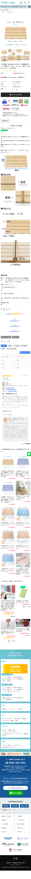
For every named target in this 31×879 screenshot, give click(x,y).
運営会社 (8, 862)
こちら (12, 114)
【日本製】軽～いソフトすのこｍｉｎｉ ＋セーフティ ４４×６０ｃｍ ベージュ (8, 547)
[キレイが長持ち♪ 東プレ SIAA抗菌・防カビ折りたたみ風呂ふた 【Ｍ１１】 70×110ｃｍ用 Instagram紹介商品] (23, 560)
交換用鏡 (24, 718)
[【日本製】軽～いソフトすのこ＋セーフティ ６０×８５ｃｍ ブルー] (23, 514)
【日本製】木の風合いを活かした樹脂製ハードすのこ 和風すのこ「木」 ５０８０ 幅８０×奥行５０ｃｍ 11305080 (8, 473)
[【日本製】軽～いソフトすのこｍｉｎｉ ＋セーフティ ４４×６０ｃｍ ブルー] (8, 560)
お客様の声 (4, 827)
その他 (4, 735)
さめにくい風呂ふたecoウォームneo (11, 691)
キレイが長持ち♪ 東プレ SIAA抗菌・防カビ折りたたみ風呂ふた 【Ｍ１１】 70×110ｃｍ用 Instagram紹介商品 (23, 571)
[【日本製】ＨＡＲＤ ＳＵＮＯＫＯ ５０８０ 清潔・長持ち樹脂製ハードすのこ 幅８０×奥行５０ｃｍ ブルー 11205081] (8, 488)
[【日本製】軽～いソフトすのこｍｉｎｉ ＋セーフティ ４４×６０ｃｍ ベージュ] (8, 537)
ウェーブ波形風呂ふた (19, 679)
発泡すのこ (5, 709)
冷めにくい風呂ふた (7, 680)
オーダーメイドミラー (7, 718)
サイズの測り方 (20, 820)
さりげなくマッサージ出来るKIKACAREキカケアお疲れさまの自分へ (23, 630)
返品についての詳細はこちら (8, 128)
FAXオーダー (5, 831)
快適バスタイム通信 (6, 816)
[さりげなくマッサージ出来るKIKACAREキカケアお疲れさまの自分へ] (23, 623)
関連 (16, 720)
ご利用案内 (19, 816)
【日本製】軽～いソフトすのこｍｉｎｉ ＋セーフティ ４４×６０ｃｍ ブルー (8, 570)
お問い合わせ (20, 827)
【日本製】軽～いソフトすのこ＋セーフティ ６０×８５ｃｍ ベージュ (8, 524)
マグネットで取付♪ (7, 745)
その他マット (20, 709)
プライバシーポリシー (15, 864)
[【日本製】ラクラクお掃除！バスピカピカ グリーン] (23, 592)
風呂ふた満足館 (4, 10)
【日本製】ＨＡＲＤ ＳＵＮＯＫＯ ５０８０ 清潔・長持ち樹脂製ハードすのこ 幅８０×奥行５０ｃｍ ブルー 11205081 (8, 499)
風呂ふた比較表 (20, 824)
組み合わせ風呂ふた (18, 677)
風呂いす (4, 730)
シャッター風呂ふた (7, 677)
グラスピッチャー (18, 745)
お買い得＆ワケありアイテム (9, 747)
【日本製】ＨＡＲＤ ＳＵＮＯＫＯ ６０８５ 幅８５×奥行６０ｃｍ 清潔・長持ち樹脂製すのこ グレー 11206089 (15, 406)
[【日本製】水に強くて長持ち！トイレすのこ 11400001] (23, 488)
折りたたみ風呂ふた (7, 679)
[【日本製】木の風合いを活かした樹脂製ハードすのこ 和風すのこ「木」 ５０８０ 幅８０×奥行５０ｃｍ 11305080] (8, 462)
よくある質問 (5, 824)
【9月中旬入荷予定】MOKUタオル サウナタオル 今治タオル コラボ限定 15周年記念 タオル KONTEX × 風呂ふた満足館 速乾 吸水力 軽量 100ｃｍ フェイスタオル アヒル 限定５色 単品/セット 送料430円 (8, 605)
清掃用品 (26, 733)
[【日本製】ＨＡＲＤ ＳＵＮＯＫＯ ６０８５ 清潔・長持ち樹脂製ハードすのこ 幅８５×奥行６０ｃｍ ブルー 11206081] (23, 462)
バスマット (19, 733)
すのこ (3, 12)
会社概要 (4, 820)
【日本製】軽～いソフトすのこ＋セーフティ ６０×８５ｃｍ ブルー (23, 524)
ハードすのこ (10, 12)
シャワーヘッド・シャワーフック (10, 732)
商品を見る (12, 616)
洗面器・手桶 (11, 730)
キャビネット (5, 720)
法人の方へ (19, 831)
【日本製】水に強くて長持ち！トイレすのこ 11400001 (22, 498)
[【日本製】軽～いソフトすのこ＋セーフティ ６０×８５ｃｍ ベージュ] (8, 514)
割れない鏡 (17, 718)
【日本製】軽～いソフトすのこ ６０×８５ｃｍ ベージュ (22, 547)
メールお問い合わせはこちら (15, 788)
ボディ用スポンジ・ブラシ (8, 733)
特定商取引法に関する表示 (18, 862)
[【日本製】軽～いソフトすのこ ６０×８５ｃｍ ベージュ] (23, 537)
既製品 (12, 720)
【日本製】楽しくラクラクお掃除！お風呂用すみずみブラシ (7, 633)
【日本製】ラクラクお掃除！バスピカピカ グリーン (23, 601)
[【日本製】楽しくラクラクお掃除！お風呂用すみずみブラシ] (8, 624)
